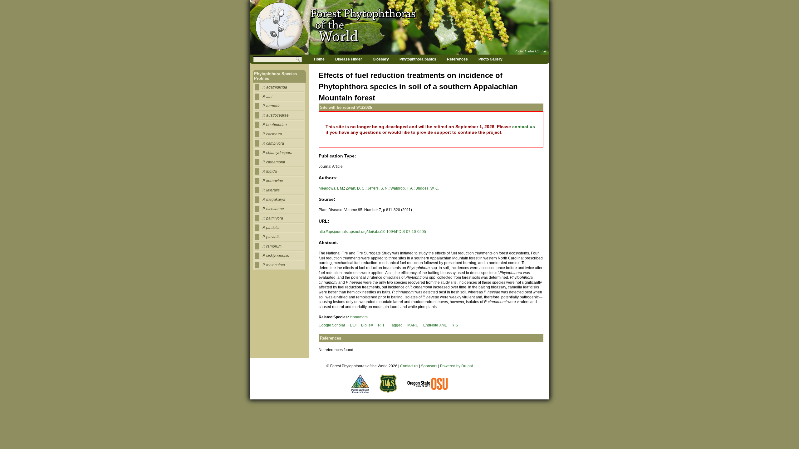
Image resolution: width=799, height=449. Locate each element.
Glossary (381, 59)
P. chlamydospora (277, 153)
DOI (353, 325)
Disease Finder (348, 59)
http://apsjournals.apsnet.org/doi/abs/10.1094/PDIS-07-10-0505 (372, 231)
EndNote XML (435, 325)
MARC (413, 325)
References (457, 59)
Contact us (409, 366)
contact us (523, 126)
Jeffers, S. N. (378, 188)
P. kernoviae (272, 181)
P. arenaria (271, 106)
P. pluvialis (271, 237)
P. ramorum (272, 246)
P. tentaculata (273, 265)
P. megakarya (273, 199)
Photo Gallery (490, 59)
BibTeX (367, 325)
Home (319, 59)
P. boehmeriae (274, 125)
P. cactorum (272, 134)
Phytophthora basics (418, 59)
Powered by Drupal (456, 366)
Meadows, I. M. (331, 188)
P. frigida (269, 171)
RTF (381, 325)
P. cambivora (273, 143)
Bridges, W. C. (427, 188)
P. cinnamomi (273, 162)
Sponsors (429, 366)
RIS (455, 325)
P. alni (267, 96)
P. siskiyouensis (275, 255)
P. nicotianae (273, 209)
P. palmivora (272, 218)
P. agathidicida (274, 87)
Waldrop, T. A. (402, 188)
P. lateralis (271, 190)
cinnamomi (359, 317)
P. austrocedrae (275, 115)
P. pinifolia (271, 227)
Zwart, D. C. (355, 188)
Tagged (396, 325)
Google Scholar (332, 325)
